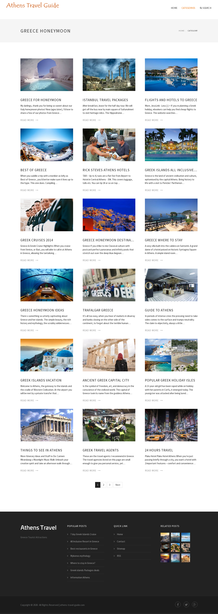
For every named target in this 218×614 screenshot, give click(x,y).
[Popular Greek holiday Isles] (171, 354)
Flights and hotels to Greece (171, 100)
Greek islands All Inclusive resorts (171, 170)
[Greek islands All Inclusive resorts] (171, 144)
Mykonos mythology (80, 555)
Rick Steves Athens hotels (106, 170)
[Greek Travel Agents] (109, 424)
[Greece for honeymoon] (46, 74)
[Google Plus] (195, 604)
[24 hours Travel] (171, 424)
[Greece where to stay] (171, 214)
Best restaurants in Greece (84, 548)
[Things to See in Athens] (46, 424)
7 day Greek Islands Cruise (83, 534)
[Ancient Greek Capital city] (109, 354)
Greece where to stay (164, 240)
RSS (119, 555)
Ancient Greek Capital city (106, 380)
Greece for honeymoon (40, 100)
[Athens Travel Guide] (32, 5)
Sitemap (121, 548)
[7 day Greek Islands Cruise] (175, 537)
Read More (27, 120)
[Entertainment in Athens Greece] (185, 547)
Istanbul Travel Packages (105, 100)
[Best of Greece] (46, 144)
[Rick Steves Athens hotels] (109, 144)
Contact (121, 541)
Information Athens (80, 577)
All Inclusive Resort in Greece (84, 541)
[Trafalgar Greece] (109, 284)
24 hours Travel (159, 450)
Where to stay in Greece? (82, 563)
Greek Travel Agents (101, 450)
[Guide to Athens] (171, 284)
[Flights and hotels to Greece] (171, 74)
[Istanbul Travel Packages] (109, 74)
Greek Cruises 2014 (36, 240)
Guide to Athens (159, 310)
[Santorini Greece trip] (165, 558)
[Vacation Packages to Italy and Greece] (185, 558)
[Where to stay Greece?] (175, 547)
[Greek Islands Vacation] (46, 354)
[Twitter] (186, 604)
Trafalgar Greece (98, 310)
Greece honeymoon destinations (109, 240)
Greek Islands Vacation (41, 380)
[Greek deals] (165, 547)
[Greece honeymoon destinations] (109, 214)
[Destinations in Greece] (185, 537)
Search (207, 7)
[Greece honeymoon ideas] (46, 284)
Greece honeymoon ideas (42, 310)
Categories (188, 7)
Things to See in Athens (41, 450)
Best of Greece (33, 170)
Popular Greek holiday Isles (170, 380)
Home (174, 7)
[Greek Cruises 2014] (46, 214)
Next (117, 484)
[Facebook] (178, 604)
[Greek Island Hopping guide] (165, 537)
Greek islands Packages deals (84, 570)
